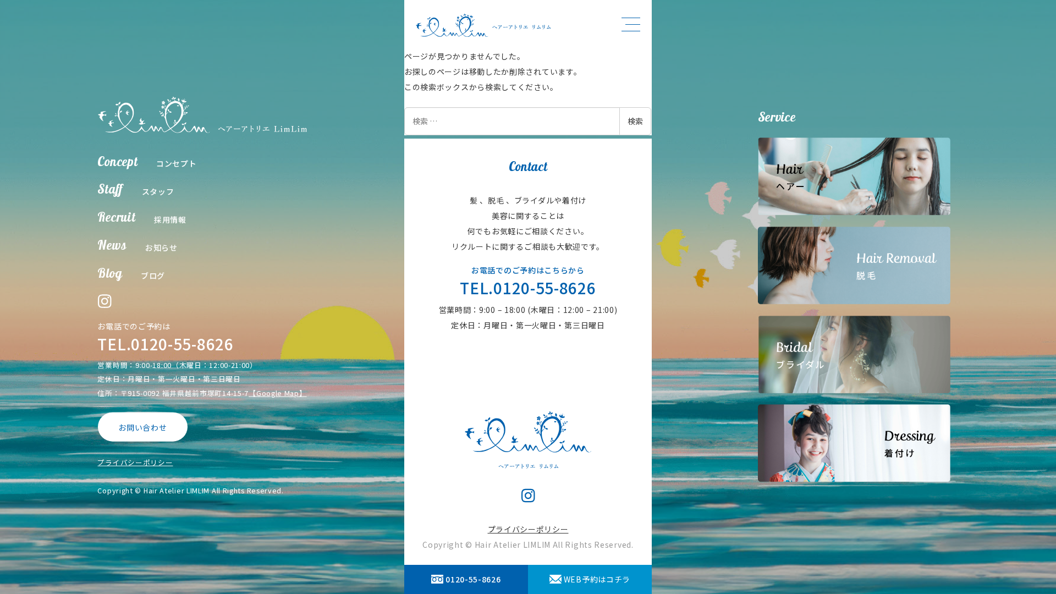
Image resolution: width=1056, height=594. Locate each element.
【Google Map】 (277, 392)
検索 (635, 121)
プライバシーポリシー (135, 462)
